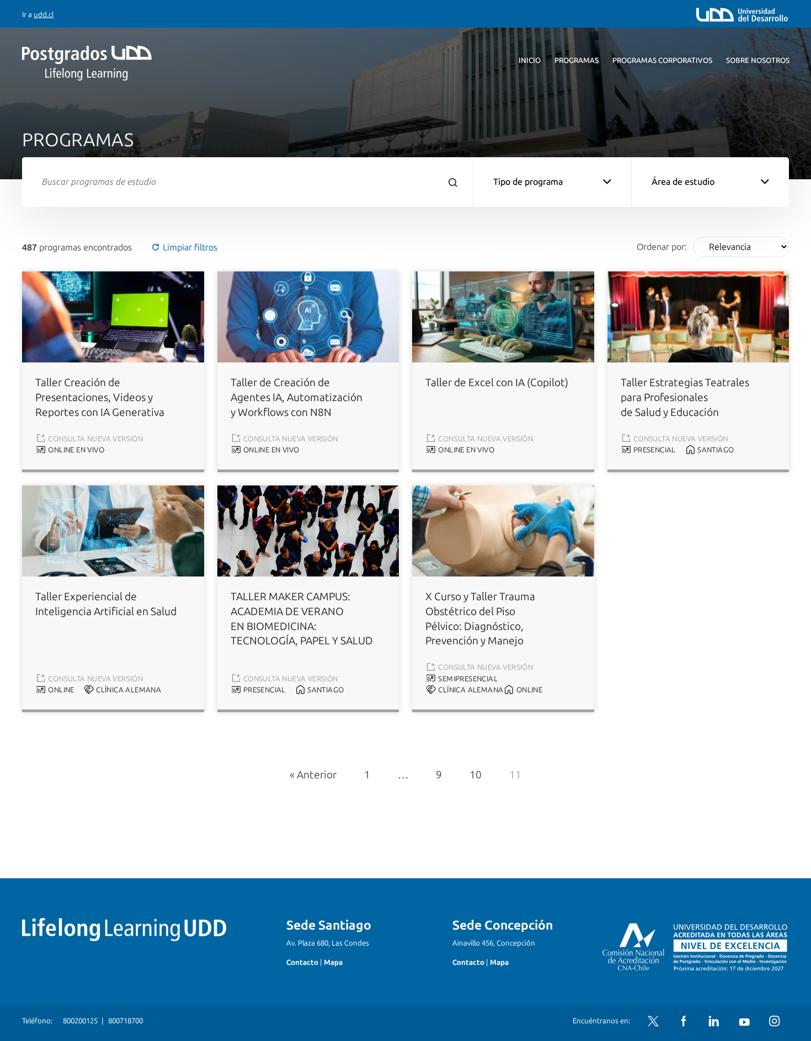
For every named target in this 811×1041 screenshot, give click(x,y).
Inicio (530, 60)
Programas (576, 60)
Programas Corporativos (662, 60)
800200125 (80, 1021)
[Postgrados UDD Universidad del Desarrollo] (123, 63)
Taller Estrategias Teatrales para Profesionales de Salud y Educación (685, 397)
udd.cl (44, 14)
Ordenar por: (662, 247)
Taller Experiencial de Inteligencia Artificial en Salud (106, 604)
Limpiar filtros (189, 247)
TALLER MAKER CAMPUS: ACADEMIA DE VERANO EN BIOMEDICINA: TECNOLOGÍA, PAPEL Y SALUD (302, 619)
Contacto (302, 962)
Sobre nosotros (757, 60)
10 (475, 774)
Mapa (333, 962)
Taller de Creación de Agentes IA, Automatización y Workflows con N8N (296, 397)
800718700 (125, 1021)
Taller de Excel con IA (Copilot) (496, 382)
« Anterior (313, 774)
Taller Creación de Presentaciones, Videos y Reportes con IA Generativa (99, 397)
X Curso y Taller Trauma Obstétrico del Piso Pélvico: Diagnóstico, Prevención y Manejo (480, 619)
